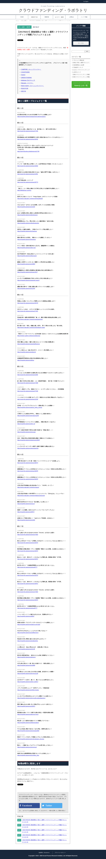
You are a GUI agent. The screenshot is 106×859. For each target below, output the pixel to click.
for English (85, 1)
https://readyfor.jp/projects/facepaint (27, 255)
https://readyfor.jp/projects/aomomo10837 (28, 440)
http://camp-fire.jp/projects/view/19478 (27, 303)
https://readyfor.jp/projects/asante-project (28, 280)
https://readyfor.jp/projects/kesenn (26, 657)
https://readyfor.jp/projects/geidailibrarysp (28, 344)
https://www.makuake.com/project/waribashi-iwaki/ (31, 327)
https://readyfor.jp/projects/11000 (26, 520)
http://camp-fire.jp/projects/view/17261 (27, 311)
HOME (22, 17)
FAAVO (23, 75)
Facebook (27, 805)
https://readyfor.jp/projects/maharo (26, 239)
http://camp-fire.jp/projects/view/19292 (27, 166)
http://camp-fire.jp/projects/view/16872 (27, 559)
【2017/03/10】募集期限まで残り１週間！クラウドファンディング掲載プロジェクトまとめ (44, 821)
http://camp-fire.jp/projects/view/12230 (27, 399)
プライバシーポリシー (60, 852)
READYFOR (24, 88)
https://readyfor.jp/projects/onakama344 (28, 415)
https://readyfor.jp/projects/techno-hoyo (27, 714)
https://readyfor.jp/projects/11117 (26, 503)
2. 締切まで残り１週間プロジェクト (81, 62)
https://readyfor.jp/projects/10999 (26, 665)
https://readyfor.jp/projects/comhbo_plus (28, 755)
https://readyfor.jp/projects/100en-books (28, 690)
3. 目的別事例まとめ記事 (78, 65)
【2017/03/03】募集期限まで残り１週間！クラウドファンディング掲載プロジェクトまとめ (44, 826)
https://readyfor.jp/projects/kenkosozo (27, 215)
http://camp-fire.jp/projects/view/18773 (27, 182)
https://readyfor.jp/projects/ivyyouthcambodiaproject (31, 698)
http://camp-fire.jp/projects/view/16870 (27, 551)
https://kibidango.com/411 (24, 190)
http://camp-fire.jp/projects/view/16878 (27, 471)
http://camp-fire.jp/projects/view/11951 (27, 174)
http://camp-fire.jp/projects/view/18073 (27, 462)
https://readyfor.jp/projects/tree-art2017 (27, 681)
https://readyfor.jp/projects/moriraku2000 (28, 730)
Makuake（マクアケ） (27, 83)
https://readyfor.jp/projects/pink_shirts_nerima (29, 407)
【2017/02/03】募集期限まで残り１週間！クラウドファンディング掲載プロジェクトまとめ (44, 841)
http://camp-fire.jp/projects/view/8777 (27, 567)
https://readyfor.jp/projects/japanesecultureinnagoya (31, 116)
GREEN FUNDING (26, 77)
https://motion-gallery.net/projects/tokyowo (28, 335)
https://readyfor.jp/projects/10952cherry (27, 632)
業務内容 (47, 17)
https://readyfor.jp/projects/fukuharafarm (28, 722)
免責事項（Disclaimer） (44, 852)
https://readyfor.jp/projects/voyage (26, 432)
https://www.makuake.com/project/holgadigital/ (30, 198)
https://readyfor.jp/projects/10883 (26, 264)
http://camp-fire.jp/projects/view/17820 (27, 534)
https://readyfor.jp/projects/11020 (26, 206)
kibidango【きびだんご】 (28, 80)
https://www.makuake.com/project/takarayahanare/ (31, 495)
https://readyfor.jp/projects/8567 (25, 616)
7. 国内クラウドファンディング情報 (81, 74)
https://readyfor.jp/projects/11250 (26, 288)
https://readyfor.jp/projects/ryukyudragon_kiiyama (30, 739)
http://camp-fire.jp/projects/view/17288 (27, 383)
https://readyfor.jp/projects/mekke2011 (27, 641)
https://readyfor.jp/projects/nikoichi (26, 352)
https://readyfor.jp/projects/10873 (26, 706)
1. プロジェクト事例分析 (78, 60)
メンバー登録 (84, 17)
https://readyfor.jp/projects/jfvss (25, 360)
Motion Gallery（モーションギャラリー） (32, 85)
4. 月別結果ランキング (77, 67)
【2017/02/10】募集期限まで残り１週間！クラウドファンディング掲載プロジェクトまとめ (44, 836)
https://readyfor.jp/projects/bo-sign (26, 247)
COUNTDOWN (25, 72)
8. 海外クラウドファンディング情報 (81, 77)
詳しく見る (81, 43)
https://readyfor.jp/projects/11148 (26, 649)
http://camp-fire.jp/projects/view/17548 (27, 391)
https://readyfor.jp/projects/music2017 (27, 272)
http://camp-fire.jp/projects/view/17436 (27, 131)
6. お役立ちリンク (76, 72)
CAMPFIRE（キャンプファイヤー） (31, 69)
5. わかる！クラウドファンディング (81, 69)
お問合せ (71, 17)
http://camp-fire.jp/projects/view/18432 (27, 139)
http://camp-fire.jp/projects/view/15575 (27, 542)
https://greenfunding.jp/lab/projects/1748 (28, 151)
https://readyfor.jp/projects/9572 (25, 512)
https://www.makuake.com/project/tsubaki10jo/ (30, 319)
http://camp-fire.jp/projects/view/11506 (27, 374)
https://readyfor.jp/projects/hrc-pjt (26, 423)
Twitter (48, 805)
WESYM (23, 91)
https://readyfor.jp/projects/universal (27, 747)
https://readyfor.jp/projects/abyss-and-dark (28, 624)
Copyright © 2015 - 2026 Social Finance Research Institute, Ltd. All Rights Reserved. (53, 855)
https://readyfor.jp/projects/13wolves (27, 231)
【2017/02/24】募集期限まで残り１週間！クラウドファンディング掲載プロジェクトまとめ (44, 831)
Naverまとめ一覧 (81, 84)
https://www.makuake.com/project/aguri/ (28, 487)
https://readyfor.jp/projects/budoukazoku (28, 223)
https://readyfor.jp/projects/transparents (27, 448)
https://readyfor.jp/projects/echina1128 (27, 673)
